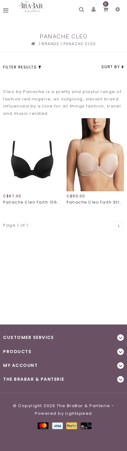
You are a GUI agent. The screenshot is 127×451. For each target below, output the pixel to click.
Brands (50, 43)
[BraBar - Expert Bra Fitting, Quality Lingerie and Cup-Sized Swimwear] (32, 7)
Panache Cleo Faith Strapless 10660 (95, 202)
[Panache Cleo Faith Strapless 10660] (95, 154)
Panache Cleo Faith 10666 (31, 202)
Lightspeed (78, 413)
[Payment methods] (42, 426)
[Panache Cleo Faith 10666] (31, 154)
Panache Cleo (79, 43)
